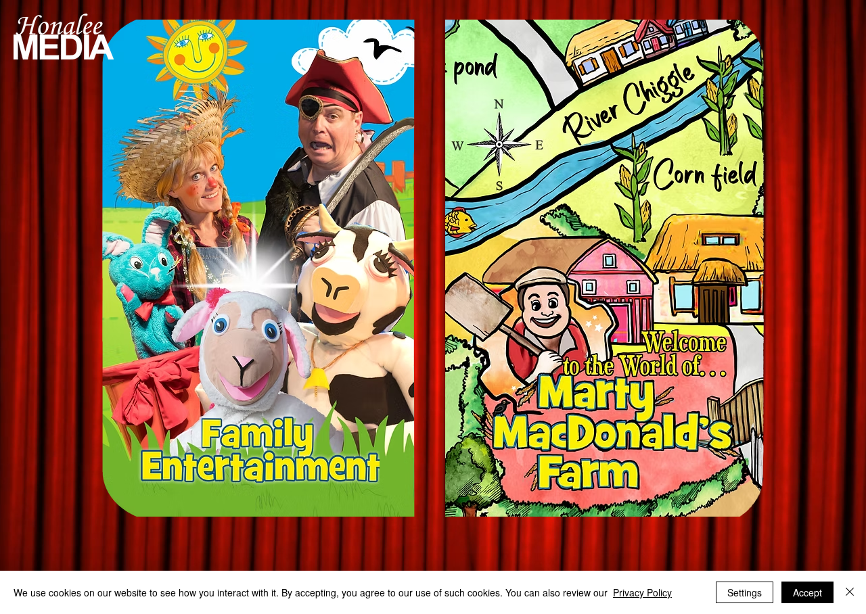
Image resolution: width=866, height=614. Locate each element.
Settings (744, 592)
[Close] (850, 592)
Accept (807, 592)
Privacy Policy (642, 592)
